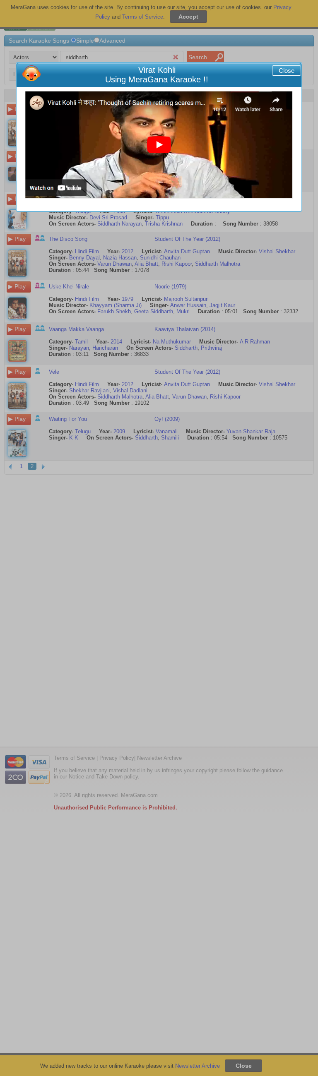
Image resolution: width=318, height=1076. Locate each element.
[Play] (159, 145)
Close (286, 70)
